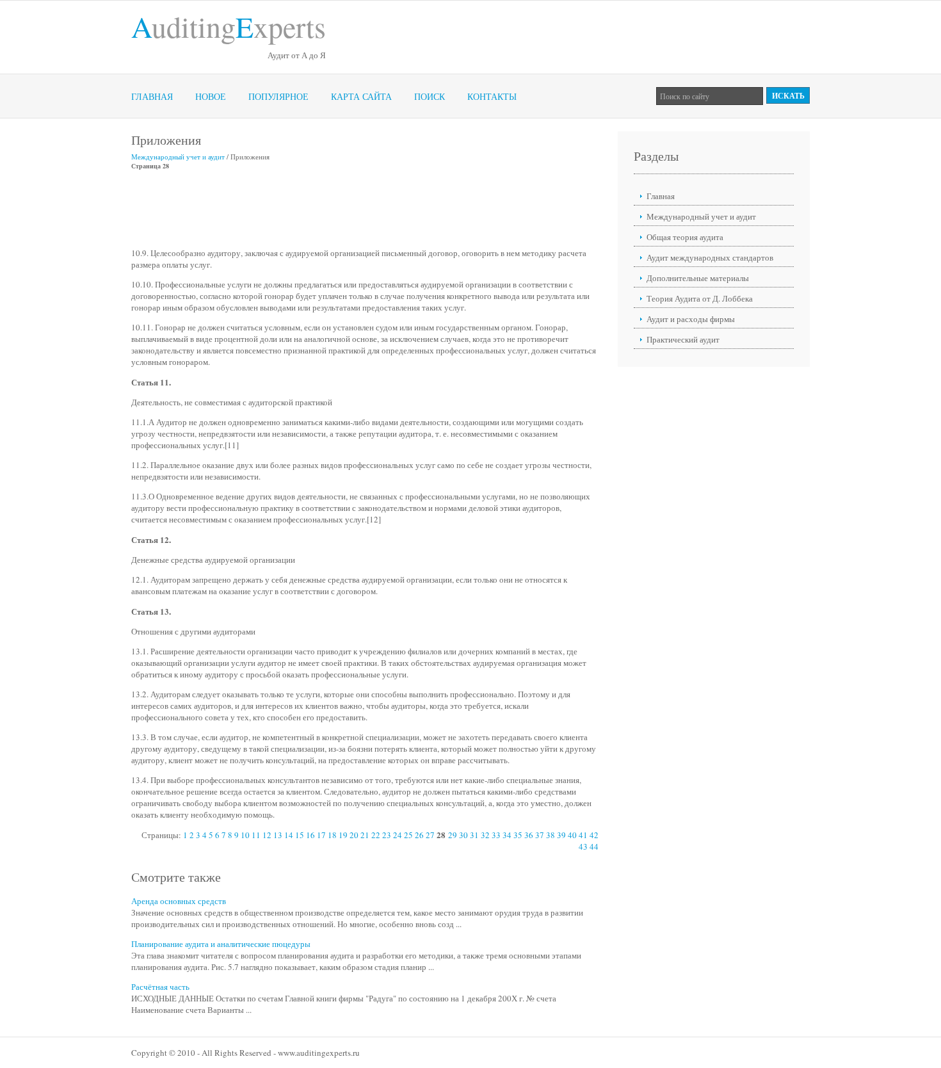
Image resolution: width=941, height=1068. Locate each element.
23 (386, 835)
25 (408, 835)
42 (594, 835)
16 (310, 835)
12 (266, 835)
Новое (210, 96)
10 (245, 835)
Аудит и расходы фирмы (691, 319)
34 (507, 835)
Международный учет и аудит (178, 156)
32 (485, 835)
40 (572, 835)
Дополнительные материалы (698, 278)
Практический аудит (683, 339)
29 (452, 835)
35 (517, 835)
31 (474, 835)
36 (528, 835)
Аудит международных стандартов (710, 257)
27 (430, 835)
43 (583, 846)
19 (343, 835)
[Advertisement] (364, 209)
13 (277, 835)
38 (550, 835)
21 (364, 835)
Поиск (429, 96)
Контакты (492, 96)
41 (583, 835)
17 (321, 835)
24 (397, 835)
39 (561, 835)
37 (539, 835)
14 (288, 835)
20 (354, 835)
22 (375, 835)
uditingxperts (228, 26)
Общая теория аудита (685, 237)
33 (496, 835)
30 (463, 835)
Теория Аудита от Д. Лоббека (700, 298)
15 (299, 835)
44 (594, 846)
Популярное (278, 96)
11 (256, 835)
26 (419, 835)
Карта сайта (361, 96)
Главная (152, 96)
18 (332, 835)
